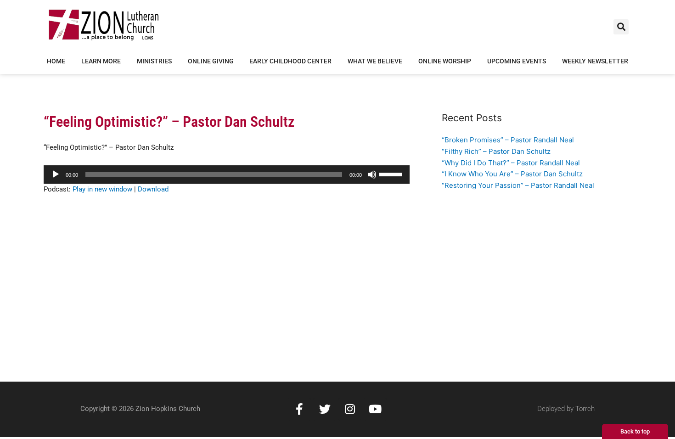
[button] (621, 26)
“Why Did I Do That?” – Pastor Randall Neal (511, 162)
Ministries (154, 61)
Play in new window (102, 189)
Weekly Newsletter (595, 61)
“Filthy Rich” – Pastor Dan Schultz (496, 151)
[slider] (392, 173)
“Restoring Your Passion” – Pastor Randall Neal (518, 185)
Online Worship (444, 61)
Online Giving (211, 61)
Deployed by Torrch (566, 409)
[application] (227, 174)
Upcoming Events (516, 61)
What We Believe (375, 61)
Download (153, 189)
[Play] (55, 174)
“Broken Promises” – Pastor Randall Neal (508, 139)
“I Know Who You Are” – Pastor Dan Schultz (512, 173)
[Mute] (372, 174)
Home (56, 61)
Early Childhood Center (290, 61)
